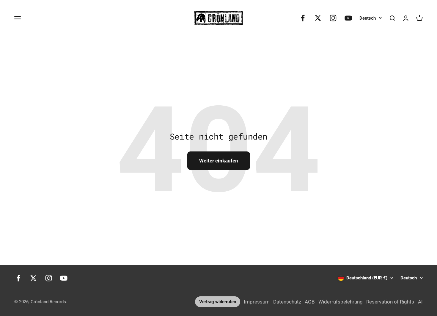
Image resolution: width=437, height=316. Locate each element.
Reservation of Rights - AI (394, 302)
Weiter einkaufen (218, 161)
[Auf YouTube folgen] (348, 18)
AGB (310, 302)
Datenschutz (287, 302)
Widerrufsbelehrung (340, 302)
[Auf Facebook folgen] (303, 18)
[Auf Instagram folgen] (333, 18)
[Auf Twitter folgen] (318, 18)
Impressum (257, 302)
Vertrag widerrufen (217, 301)
